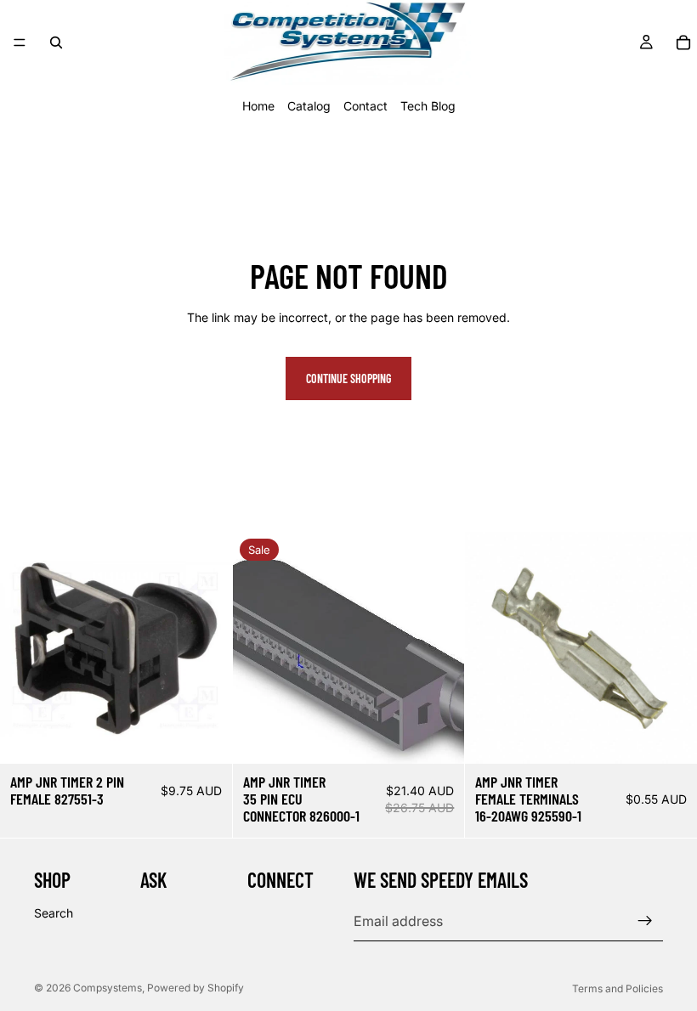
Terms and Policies (617, 988)
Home (258, 106)
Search (53, 913)
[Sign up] (645, 922)
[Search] (56, 42)
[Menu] (19, 42)
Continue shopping (348, 378)
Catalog (309, 106)
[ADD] (205, 737)
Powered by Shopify (195, 987)
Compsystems (107, 987)
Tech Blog (428, 106)
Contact (365, 106)
